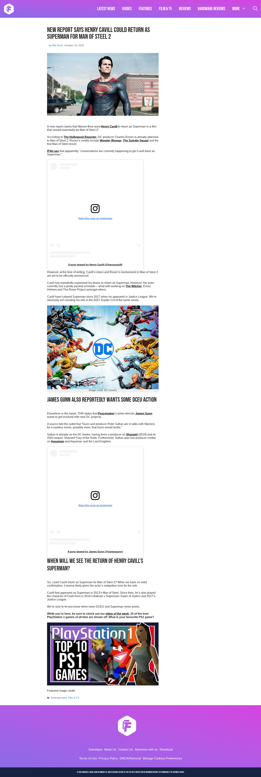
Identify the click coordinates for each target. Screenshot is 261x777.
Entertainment (59, 697)
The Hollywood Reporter (80, 137)
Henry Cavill (109, 126)
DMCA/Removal (130, 758)
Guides (127, 9)
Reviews (185, 9)
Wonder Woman (110, 140)
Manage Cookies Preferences (162, 758)
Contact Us (125, 749)
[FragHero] (9, 9)
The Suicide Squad (135, 140)
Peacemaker (106, 413)
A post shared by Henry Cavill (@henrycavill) (95, 264)
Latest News (106, 9)
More (236, 9)
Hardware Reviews (211, 9)
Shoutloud (166, 749)
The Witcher (134, 286)
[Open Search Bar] (255, 9)
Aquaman (57, 441)
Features (145, 9)
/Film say (53, 151)
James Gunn (143, 413)
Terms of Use (88, 758)
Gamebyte (95, 749)
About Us (110, 749)
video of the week (117, 613)
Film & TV (165, 9)
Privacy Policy (108, 758)
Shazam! (132, 434)
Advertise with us (146, 749)
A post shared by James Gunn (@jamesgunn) (95, 551)
